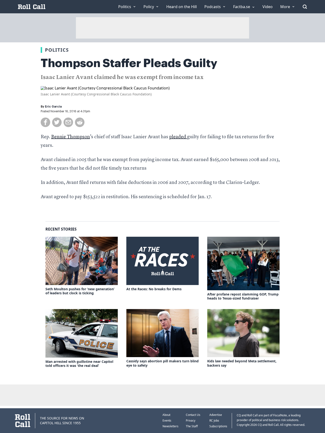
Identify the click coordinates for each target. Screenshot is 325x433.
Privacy (190, 420)
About (166, 415)
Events (166, 420)
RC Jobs (214, 420)
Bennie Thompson (70, 137)
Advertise (215, 415)
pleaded (178, 137)
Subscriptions (218, 426)
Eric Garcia (53, 106)
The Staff (192, 426)
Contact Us (193, 415)
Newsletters (170, 426)
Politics (57, 50)
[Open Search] (304, 6)
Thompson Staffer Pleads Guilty (129, 63)
